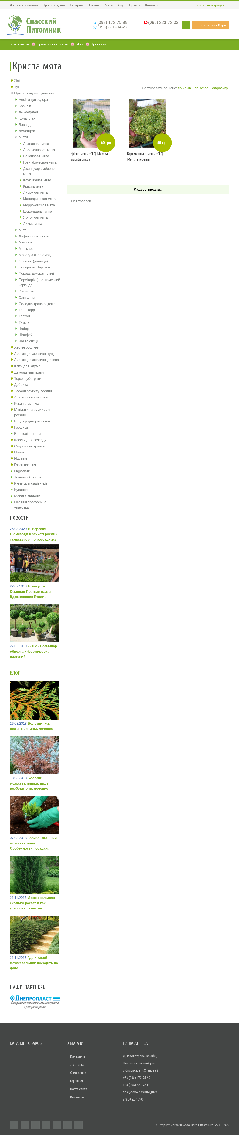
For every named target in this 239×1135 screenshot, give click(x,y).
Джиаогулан (28, 112)
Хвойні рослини (26, 347)
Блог (15, 673)
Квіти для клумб (27, 366)
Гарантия (76, 1081)
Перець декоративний (36, 273)
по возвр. (202, 88)
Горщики (21, 427)
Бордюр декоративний (32, 421)
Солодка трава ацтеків (37, 304)
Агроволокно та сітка (31, 397)
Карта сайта (78, 1089)
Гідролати (22, 471)
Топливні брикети (28, 477)
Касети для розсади (30, 440)
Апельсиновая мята (39, 150)
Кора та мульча (26, 403)
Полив (19, 452)
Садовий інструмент (30, 446)
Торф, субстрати (27, 379)
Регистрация (215, 5)
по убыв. (185, 88)
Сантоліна (27, 297)
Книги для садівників (30, 483)
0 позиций (213, 25)
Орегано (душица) (33, 261)
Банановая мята (36, 156)
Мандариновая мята (39, 199)
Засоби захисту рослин (33, 391)
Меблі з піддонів (27, 496)
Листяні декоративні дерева (36, 360)
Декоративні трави (29, 372)
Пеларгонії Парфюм (34, 267)
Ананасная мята (36, 144)
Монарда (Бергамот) (35, 255)
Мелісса (25, 242)
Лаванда (25, 125)
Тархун (24, 316)
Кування (21, 490)
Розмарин (26, 291)
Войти (199, 5)
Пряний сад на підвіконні (34, 93)
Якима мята (32, 224)
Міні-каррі (26, 248)
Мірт (22, 230)
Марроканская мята (39, 205)
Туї (16, 87)
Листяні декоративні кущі (34, 354)
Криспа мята (33, 186)
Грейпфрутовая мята (39, 162)
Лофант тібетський (34, 236)
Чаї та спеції (29, 341)
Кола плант (28, 118)
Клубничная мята (37, 180)
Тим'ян (24, 322)
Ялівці (19, 80)
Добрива (21, 385)
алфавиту (220, 88)
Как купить (78, 1056)
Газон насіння (25, 465)
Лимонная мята (35, 192)
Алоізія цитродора (33, 100)
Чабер (24, 329)
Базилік (25, 106)
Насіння (20, 458)
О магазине (78, 1073)
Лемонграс (27, 131)
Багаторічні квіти (27, 433)
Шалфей (25, 335)
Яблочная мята (35, 217)
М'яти (23, 137)
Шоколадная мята (37, 211)
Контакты (77, 1097)
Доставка (77, 1065)
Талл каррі (27, 310)
